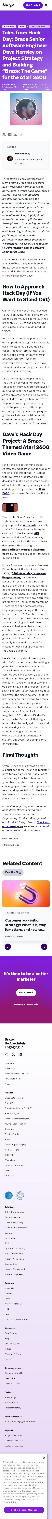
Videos (8, 1349)
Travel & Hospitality (14, 1222)
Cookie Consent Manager (24, 1510)
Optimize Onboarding (15, 1248)
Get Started (33, 5)
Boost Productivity (14, 1253)
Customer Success (14, 1446)
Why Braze (10, 1068)
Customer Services (14, 1440)
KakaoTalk (9, 1175)
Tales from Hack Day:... (40, 26)
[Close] (44, 1458)
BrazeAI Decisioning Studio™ (18, 1108)
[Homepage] (8, 5)
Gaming (8, 1233)
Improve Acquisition (14, 1259)
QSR (7, 1243)
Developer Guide (13, 1383)
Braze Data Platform (14, 1098)
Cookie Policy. (10, 1502)
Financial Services (13, 1217)
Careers (8, 1293)
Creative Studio (12, 1134)
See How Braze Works (26, 1004)
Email (7, 1139)
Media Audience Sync (15, 1165)
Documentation (13, 1368)
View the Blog (13, 872)
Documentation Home (15, 1373)
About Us (9, 1288)
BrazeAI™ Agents (13, 1113)
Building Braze (11, 845)
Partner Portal (11, 1402)
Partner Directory (13, 1407)
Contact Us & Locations (16, 1319)
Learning (9, 1359)
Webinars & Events (14, 1354)
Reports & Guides (13, 1343)
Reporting (9, 1129)
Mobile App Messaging (15, 1144)
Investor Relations (13, 1303)
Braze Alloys (10, 1397)
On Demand (10, 1238)
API (36, 533)
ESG (7, 1309)
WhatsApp (10, 1160)
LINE (7, 1170)
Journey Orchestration (15, 1123)
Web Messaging (12, 1149)
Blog (22, 26)
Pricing (8, 1084)
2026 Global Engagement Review (20, 1421)
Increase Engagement (15, 1269)
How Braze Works (13, 1078)
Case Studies (11, 1333)
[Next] (44, 947)
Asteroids (29, 525)
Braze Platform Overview (16, 1073)
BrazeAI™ (9, 1103)
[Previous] (8, 947)
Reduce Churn (11, 1264)
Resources (9, 26)
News (7, 1298)
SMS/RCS (9, 1155)
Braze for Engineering (15, 1274)
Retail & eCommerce (14, 1212)
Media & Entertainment (16, 1227)
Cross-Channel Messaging (17, 1118)
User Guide (10, 1378)
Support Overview (13, 1435)
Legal (7, 1314)
